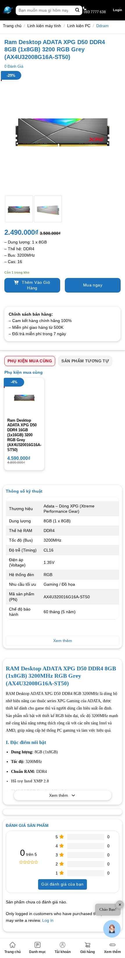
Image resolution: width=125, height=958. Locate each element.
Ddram (102, 25)
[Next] (111, 132)
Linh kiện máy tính (44, 25)
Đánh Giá (13, 67)
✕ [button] (120, 905)
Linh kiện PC (78, 25)
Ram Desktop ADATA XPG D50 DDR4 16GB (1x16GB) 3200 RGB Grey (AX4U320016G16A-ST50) (24, 435)
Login (117, 10)
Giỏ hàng (87, 952)
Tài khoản (63, 952)
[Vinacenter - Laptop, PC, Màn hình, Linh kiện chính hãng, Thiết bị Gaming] (8, 10)
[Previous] (14, 132)
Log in (47, 920)
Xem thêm (112, 952)
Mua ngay (92, 285)
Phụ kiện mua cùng (30, 361)
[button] (112, 929)
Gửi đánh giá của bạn (62, 884)
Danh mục (37, 952)
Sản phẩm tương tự (85, 361)
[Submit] (77, 10)
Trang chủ (12, 952)
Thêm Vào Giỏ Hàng (35, 285)
